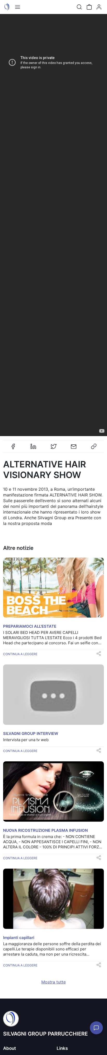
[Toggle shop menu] (17, 7)
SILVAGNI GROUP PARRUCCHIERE (45, 1034)
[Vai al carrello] (89, 7)
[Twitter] (53, 448)
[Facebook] (13, 448)
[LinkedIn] (33, 448)
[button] (53, 225)
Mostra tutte (53, 982)
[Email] (73, 448)
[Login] (99, 7)
